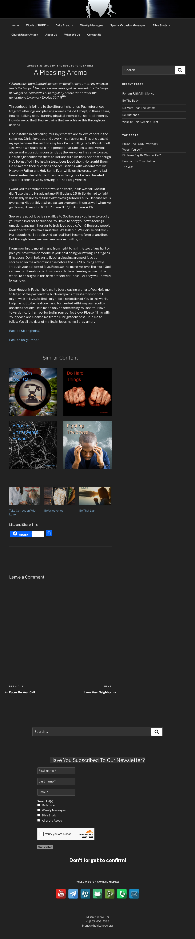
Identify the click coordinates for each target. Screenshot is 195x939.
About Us (51, 34)
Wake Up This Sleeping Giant (140, 122)
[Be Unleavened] (59, 496)
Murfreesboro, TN (97, 917)
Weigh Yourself (131, 149)
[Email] (134, 894)
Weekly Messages (91, 25)
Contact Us (94, 34)
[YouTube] (61, 894)
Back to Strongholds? (25, 331)
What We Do (72, 34)
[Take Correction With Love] (24, 496)
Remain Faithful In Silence (138, 93)
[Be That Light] (94, 496)
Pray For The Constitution (138, 161)
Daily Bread (63, 25)
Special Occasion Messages (127, 25)
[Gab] (97, 894)
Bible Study (160, 25)
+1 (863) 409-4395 (97, 921)
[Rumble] (110, 894)
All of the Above (51, 820)
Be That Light (88, 510)
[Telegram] (73, 894)
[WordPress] (85, 894)
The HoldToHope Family (75, 65)
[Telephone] (122, 894)
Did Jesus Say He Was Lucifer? (141, 155)
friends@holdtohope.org (97, 925)
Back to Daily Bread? (24, 340)
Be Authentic (130, 114)
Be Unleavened (53, 510)
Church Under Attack (24, 34)
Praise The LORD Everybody (140, 143)
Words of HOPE (36, 25)
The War (127, 167)
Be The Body (130, 100)
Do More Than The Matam (139, 107)
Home (15, 25)
